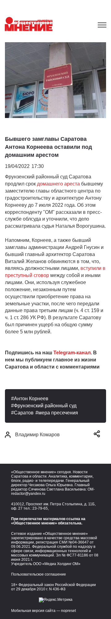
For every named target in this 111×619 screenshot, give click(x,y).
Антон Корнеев (31, 398)
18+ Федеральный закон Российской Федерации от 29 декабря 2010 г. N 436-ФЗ (53, 587)
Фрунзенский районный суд (45, 405)
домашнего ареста (58, 183)
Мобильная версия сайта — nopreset (43, 611)
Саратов (24, 412)
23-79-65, (40, 508)
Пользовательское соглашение (38, 574)
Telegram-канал (72, 352)
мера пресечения (58, 412)
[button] (97, 434)
